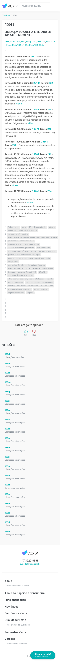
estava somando (43, 248)
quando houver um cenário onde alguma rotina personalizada (32, 238)
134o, (20, 45)
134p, (26, 45)
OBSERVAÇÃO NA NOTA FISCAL (20, 276)
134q (31, 45)
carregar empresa (41, 289)
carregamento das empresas (19, 289)
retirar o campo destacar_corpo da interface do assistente (30, 279)
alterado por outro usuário (18, 234)
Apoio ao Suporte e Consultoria (25, 593)
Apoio (8, 581)
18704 (35, 154)
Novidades (11, 606)
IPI (30, 227)
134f (23, 41)
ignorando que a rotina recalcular (21, 241)
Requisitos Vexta (15, 632)
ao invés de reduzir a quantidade (21, 248)
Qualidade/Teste (15, 620)
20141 (36, 83)
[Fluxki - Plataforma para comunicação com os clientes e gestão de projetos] (30, 655)
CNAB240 (42, 272)
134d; (12, 41)
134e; (18, 41)
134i (39, 41)
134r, (36, 45)
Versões (6, 15)
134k (48, 41)
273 (14, 145)
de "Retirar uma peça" (47, 251)
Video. (30, 202)
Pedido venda (13, 227)
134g (28, 41)
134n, (14, 45)
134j (43, 41)
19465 (35, 191)
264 (49, 191)
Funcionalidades (15, 599)
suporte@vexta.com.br (30, 564)
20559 (44, 141)
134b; (7, 41)
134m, (9, 45)
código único (13, 262)
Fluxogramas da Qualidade (18, 625)
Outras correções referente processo (22, 251)
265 (49, 109)
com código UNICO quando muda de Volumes (26, 265)
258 (32, 56)
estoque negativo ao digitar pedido (39, 282)
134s (41, 45)
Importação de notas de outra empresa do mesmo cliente (30, 286)
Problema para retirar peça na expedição (23, 244)
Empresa (30, 293)
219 (49, 154)
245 (49, 129)
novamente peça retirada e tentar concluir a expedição (29, 258)
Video (19, 103)
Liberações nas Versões (16, 644)
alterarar (52, 227)
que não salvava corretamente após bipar (24, 255)
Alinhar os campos (15, 282)
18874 (35, 129)
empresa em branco (16, 293)
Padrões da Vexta (16, 613)
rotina (24, 227)
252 (51, 83)
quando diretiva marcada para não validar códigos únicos (30, 269)
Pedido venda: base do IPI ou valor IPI (22, 231)
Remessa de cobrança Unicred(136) (22, 272)
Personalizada (40, 227)
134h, (34, 41)
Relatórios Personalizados (17, 586)
